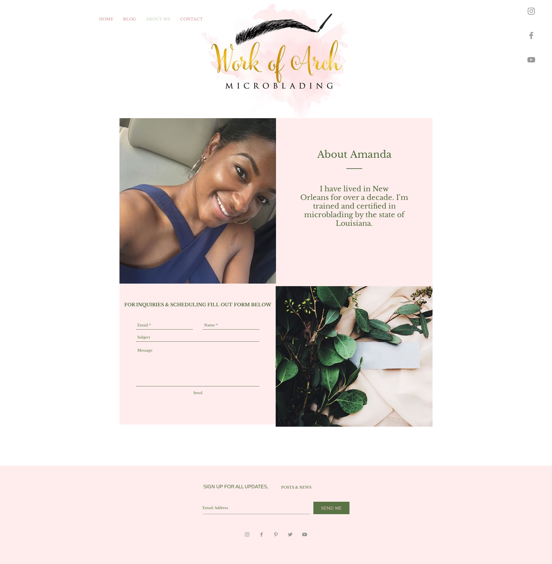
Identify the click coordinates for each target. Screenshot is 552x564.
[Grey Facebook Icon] (531, 35)
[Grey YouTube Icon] (531, 60)
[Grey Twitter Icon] (290, 534)
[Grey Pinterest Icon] (276, 534)
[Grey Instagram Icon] (531, 11)
